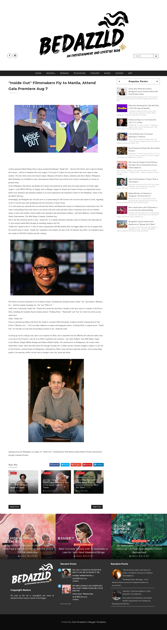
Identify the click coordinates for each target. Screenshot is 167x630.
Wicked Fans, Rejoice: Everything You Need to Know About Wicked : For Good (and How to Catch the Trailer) (87, 482)
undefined (76, 581)
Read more (83, 578)
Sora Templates (79, 622)
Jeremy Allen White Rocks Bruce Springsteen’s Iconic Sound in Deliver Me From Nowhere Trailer (22, 484)
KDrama (64, 73)
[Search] (156, 56)
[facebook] (9, 55)
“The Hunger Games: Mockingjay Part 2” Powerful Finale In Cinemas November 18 (138, 573)
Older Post (97, 507)
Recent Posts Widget (66, 603)
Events (119, 73)
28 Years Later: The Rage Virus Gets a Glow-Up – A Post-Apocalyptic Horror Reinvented (83, 549)
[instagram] (15, 55)
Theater (94, 73)
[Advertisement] (138, 250)
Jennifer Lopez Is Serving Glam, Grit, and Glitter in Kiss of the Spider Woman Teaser (56, 484)
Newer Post (14, 507)
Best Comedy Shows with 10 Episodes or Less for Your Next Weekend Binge (27, 550)
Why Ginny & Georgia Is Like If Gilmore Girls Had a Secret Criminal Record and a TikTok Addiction (143, 165)
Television (79, 73)
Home (38, 73)
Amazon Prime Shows (28, 544)
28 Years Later (84, 541)
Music (107, 73)
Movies (50, 73)
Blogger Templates (97, 622)
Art (130, 73)
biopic (140, 541)
